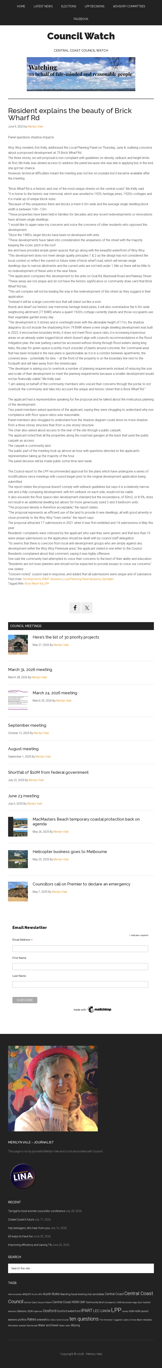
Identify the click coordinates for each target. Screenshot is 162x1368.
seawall (41, 1319)
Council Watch (81, 36)
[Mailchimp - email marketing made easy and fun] (92, 1012)
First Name (19, 957)
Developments (32, 579)
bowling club (85, 1294)
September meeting (27, 725)
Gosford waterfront (69, 1311)
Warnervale (32, 1325)
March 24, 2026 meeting (55, 693)
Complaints (110, 1302)
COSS (118, 1302)
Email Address (22, 940)
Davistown (127, 1302)
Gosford (49, 1311)
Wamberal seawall (17, 1325)
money (125, 1311)
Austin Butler (51, 1294)
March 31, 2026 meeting (30, 669)
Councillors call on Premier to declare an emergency (81, 884)
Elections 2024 (25, 1311)
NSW (131, 1311)
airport (27, 1294)
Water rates (64, 1325)
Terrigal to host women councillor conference (36, 1211)
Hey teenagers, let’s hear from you (29, 1228)
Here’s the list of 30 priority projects (66, 637)
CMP (82, 1302)
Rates (31, 1319)
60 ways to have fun (20, 1236)
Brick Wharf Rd (34, 583)
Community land (95, 1302)
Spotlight (108, 579)
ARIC (40, 1294)
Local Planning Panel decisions (82, 579)
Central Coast (114, 1294)
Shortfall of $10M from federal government (48, 772)
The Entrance (105, 1320)
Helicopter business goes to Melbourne (70, 851)
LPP (46, 583)
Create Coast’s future (21, 1219)
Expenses (37, 1311)
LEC (96, 1311)
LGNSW (105, 1311)
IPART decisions (52, 579)
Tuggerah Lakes (121, 1320)
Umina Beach (136, 1320)
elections (12, 1311)
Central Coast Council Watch (38, 1302)
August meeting (23, 748)
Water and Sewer (48, 1325)
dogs (135, 1302)
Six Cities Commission (58, 1320)
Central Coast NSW (66, 1302)
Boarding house (68, 1294)
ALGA (34, 1294)
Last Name (19, 975)
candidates (98, 1294)
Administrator (15, 1294)
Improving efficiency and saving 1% (30, 1244)
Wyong (75, 1325)
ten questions (84, 1319)
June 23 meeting (23, 796)
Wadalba (147, 1320)
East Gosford (144, 1302)
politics (22, 1319)
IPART (86, 1310)
